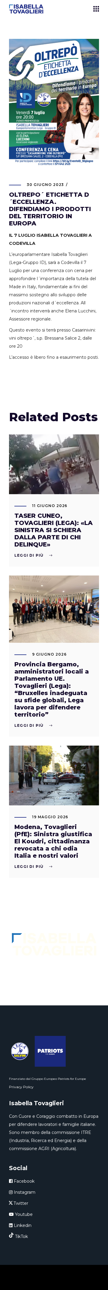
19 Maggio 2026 (50, 817)
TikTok (21, 1236)
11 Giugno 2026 (49, 505)
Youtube (23, 1214)
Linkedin (22, 1225)
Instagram (24, 1192)
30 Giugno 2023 (45, 184)
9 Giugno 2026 (49, 654)
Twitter (21, 1203)
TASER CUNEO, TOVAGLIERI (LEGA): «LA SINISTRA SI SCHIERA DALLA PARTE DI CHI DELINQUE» (53, 530)
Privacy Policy (21, 1087)
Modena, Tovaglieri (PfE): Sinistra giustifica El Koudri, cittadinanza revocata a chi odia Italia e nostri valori (53, 841)
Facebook (23, 1181)
